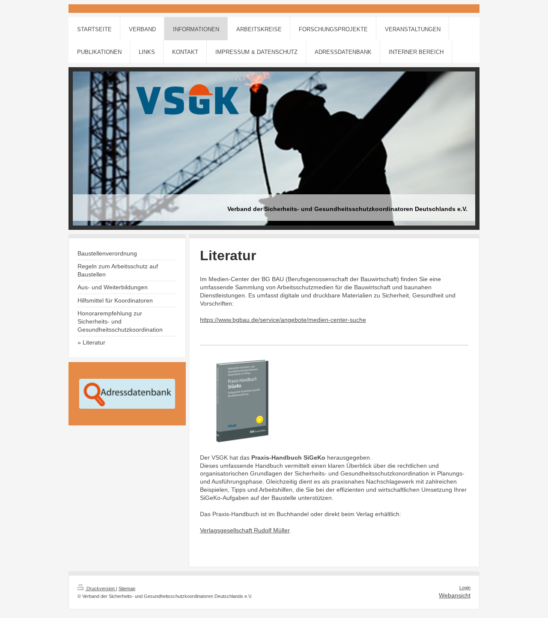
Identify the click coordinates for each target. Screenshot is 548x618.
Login (465, 587)
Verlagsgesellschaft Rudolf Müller (244, 530)
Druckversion (100, 588)
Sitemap (127, 588)
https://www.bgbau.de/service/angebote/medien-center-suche (283, 319)
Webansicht (455, 595)
